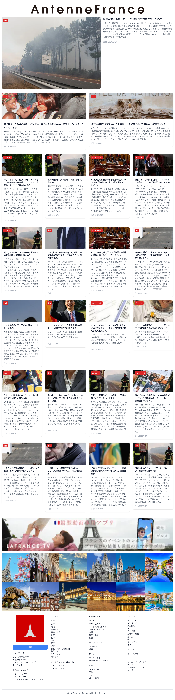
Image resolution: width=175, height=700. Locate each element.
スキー (130, 659)
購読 (30, 647)
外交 (53, 635)
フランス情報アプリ (21, 657)
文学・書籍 (94, 677)
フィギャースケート (136, 667)
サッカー (131, 656)
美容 (91, 649)
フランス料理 (95, 624)
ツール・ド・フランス (137, 661)
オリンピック (133, 653)
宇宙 (129, 639)
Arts (91, 665)
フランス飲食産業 (96, 629)
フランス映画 (95, 669)
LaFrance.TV (22, 670)
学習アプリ (17, 665)
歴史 (53, 640)
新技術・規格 (133, 634)
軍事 (53, 643)
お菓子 (92, 637)
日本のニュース (57, 665)
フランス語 (55, 654)
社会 (53, 620)
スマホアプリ (18, 653)
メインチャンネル (20, 673)
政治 (53, 626)
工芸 (91, 672)
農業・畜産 (94, 635)
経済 (53, 624)
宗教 (53, 646)
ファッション (95, 646)
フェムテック (133, 642)
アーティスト (95, 658)
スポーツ (131, 649)
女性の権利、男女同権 (60, 648)
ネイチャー (132, 644)
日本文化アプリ (19, 659)
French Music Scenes (98, 660)
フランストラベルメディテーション (28, 679)
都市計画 (55, 651)
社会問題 (55, 629)
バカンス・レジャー (59, 657)
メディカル (132, 620)
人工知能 (131, 625)
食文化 (92, 620)
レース (130, 670)
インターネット (134, 623)
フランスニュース (20, 676)
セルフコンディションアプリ (25, 662)
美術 (91, 675)
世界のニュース (57, 668)
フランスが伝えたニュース (62, 661)
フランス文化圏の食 (97, 626)
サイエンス (132, 616)
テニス (130, 664)
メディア (131, 628)
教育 (53, 637)
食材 (91, 632)
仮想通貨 (131, 631)
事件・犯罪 (55, 632)
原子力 (130, 636)
